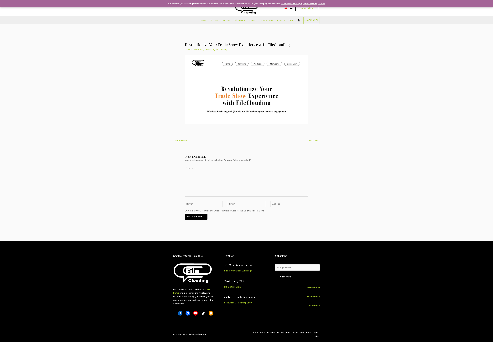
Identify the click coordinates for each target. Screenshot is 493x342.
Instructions (267, 20)
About (279, 20)
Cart (291, 20)
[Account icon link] (299, 20)
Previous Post (180, 140)
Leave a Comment (194, 49)
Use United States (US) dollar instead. (299, 3)
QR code (214, 20)
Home (203, 20)
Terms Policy (314, 305)
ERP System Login (232, 286)
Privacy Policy (313, 287)
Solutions (238, 20)
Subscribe (285, 276)
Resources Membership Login (238, 302)
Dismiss (321, 3)
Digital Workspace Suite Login (238, 270)
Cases (252, 20)
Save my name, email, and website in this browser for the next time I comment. (226, 210)
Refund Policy (313, 296)
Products (226, 20)
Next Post (315, 140)
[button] (244, 20)
